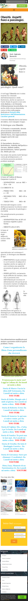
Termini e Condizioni (6, 558)
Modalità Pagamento (6, 583)
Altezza (8, 537)
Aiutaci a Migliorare (6, 589)
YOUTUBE (14, 462)
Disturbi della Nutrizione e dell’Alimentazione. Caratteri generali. (13, 114)
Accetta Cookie (22, 597)
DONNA (20, 530)
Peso (10, 534)
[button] (3, 1)
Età (11, 527)
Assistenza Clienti (6, 577)
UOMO (8, 530)
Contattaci (4, 591)
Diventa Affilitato (5, 561)
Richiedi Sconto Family (7, 564)
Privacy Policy (5, 567)
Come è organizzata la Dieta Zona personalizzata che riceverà (14, 350)
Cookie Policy (5, 570)
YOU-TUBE (14, 396)
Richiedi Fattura (5, 586)
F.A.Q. (3, 580)
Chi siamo (4, 555)
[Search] (26, 1)
